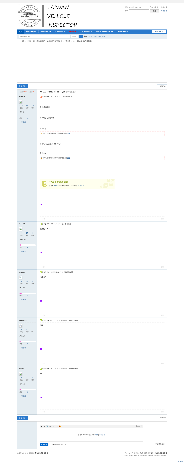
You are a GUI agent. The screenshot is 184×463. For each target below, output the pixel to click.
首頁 (20, 31)
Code (56, 426)
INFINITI (67, 41)
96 (33, 106)
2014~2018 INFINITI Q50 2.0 (82, 41)
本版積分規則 (159, 444)
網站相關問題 (123, 31)
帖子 (73, 36)
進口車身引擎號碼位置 (54, 41)
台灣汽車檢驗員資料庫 (40, 453)
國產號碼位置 (31, 31)
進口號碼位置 (45, 31)
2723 (21, 106)
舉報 (162, 219)
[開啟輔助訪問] (166, 2)
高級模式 (139, 426)
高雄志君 (22, 96)
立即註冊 (164, 11)
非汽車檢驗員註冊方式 (105, 31)
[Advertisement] (52, 62)
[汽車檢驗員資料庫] (48, 16)
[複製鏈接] (72, 92)
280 (27, 281)
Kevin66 (22, 224)
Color (44, 426)
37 (27, 233)
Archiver (128, 453)
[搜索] (81, 36)
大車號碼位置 (60, 31)
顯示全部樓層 (67, 96)
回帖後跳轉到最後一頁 (58, 444)
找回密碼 (164, 7)
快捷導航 (158, 31)
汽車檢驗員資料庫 (18, 41)
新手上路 (23, 239)
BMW (95, 36)
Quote (53, 426)
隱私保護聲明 (148, 453)
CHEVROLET (102, 36)
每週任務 (72, 31)
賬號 (126, 7)
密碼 (126, 11)
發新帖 (22, 86)
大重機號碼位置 (86, 31)
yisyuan (22, 272)
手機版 (134, 453)
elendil (21, 369)
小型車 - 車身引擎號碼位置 (36, 41)
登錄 (55, 186)
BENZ (90, 36)
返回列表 (163, 86)
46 (27, 106)
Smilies (60, 426)
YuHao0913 (23, 320)
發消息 (23, 122)
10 (27, 329)
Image (47, 426)
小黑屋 (140, 453)
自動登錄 (155, 7)
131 (27, 378)
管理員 (22, 112)
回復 (68, 133)
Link (50, 426)
